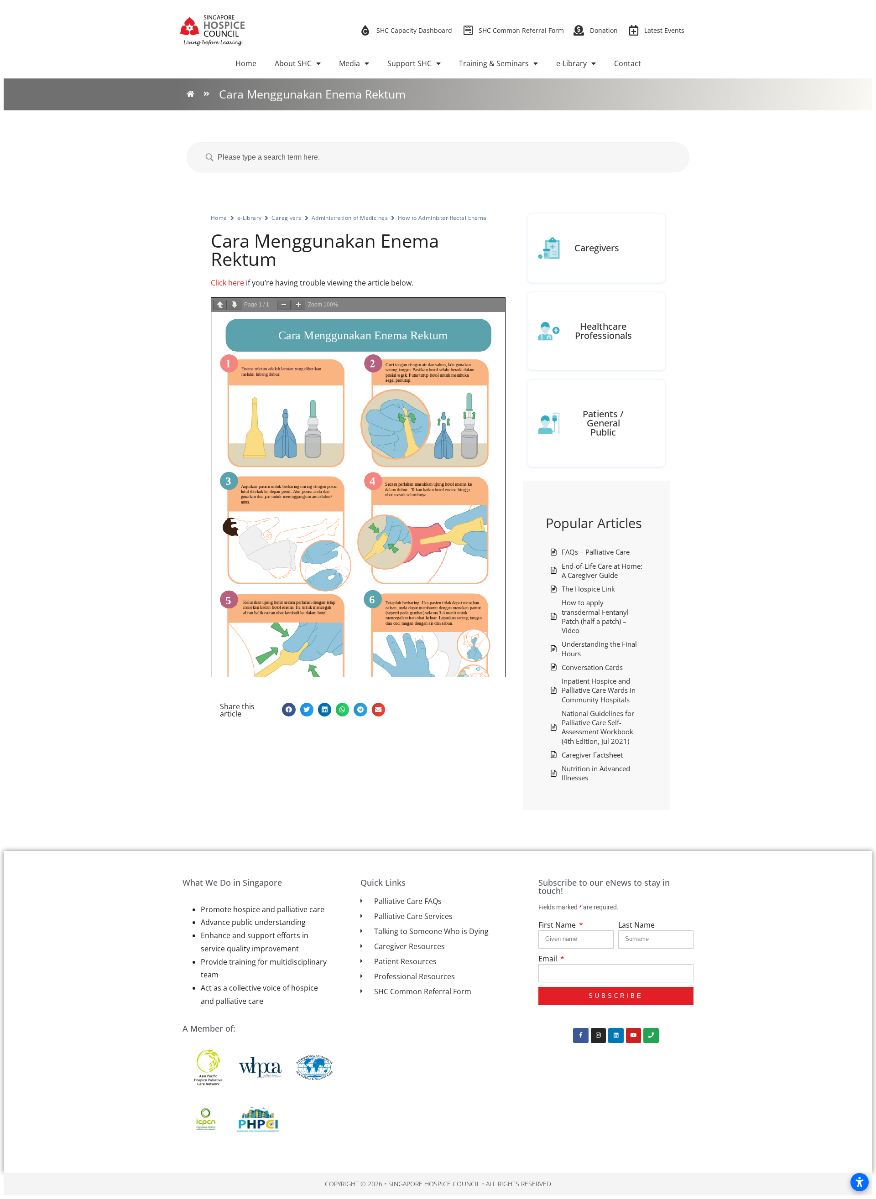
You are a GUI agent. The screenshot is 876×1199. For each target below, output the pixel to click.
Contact (627, 63)
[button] (288, 709)
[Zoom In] (298, 305)
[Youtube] (633, 1035)
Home (245, 63)
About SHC (293, 63)
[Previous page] (220, 305)
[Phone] (651, 1035)
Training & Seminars (494, 63)
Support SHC (409, 63)
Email (548, 959)
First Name (558, 925)
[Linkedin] (616, 1035)
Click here (227, 283)
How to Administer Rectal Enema (442, 218)
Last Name (636, 925)
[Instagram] (598, 1035)
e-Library (571, 63)
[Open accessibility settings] (859, 1182)
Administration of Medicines (350, 218)
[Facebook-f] (581, 1035)
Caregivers (286, 218)
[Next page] (234, 305)
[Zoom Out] (284, 305)
